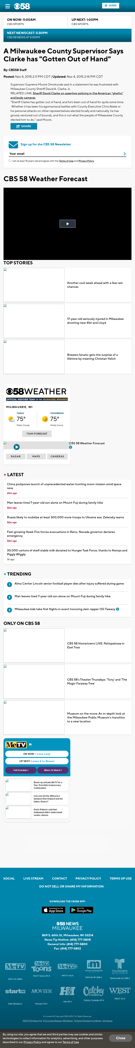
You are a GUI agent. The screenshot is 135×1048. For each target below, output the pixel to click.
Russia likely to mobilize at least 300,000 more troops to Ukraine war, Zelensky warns (65, 517)
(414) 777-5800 (77, 944)
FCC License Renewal (52, 1021)
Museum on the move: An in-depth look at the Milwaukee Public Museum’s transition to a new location (96, 717)
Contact (59, 879)
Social (9, 879)
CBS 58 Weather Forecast (87, 443)
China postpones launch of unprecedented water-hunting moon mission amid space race (64, 486)
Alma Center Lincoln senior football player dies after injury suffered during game (69, 584)
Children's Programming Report (87, 1021)
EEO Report (68, 1021)
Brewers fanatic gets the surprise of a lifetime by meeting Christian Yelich (92, 357)
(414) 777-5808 (80, 940)
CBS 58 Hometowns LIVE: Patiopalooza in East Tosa (95, 645)
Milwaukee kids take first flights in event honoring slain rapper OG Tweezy (65, 609)
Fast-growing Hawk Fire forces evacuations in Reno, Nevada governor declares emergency (61, 534)
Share (113, 5)
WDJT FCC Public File (32, 1021)
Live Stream (33, 879)
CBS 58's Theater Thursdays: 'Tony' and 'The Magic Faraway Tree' (97, 682)
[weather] (11, 419)
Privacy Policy (86, 161)
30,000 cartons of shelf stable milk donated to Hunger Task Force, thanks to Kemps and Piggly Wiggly (67, 552)
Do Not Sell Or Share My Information (71, 887)
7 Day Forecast (37, 433)
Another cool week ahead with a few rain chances (95, 285)
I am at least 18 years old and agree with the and (53, 161)
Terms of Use (66, 161)
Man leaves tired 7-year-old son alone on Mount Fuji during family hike (55, 503)
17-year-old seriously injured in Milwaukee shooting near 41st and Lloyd (95, 321)
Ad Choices (107, 1021)
